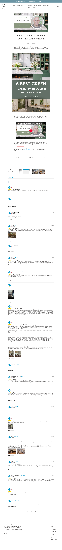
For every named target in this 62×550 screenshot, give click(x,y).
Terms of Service (54, 539)
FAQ (52, 532)
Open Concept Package (11, 383)
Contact (52, 534)
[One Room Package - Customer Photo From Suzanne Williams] (36, 173)
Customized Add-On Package (12, 192)
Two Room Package (11, 315)
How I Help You (46, 5)
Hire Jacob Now (28, 5)
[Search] (58, 7)
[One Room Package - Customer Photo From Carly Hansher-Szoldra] (40, 173)
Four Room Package (11, 469)
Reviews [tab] (10, 177)
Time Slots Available (37, 5)
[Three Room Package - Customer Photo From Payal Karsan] (33, 170)
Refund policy (53, 541)
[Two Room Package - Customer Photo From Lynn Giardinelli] (40, 170)
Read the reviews (27, 149)
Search (52, 526)
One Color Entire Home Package (12, 219)
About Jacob (29, 7)
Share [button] (10, 194)
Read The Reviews (20, 5)
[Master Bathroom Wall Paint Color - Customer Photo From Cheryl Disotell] (43, 170)
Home (14, 5)
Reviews (52, 536)
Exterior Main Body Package (12, 370)
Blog (34, 7)
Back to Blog (31, 157)
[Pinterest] (6, 533)
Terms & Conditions (54, 527)
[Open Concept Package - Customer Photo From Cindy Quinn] (33, 173)
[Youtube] (4, 533)
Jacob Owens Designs (3, 7)
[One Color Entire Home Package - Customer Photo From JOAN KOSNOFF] (36, 170)
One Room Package (20, 145)
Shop (52, 537)
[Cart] (61, 7)
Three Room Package (11, 299)
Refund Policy (53, 531)
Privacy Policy (53, 529)
